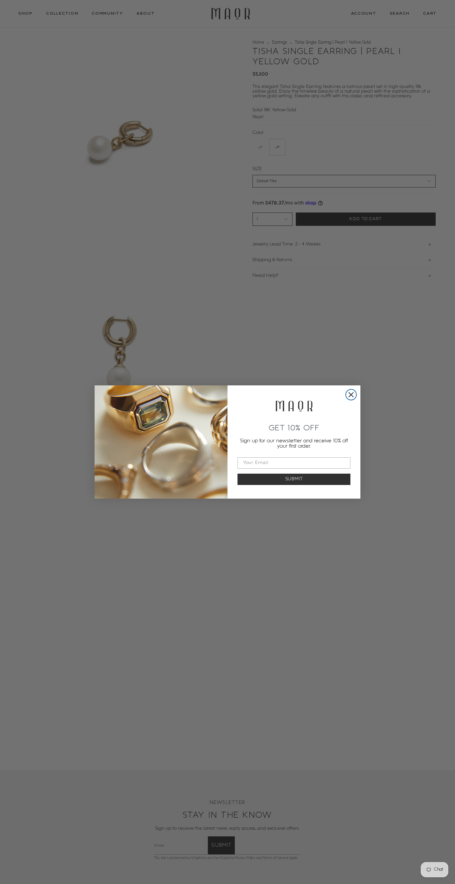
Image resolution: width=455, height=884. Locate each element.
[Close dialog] (351, 394)
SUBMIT (294, 479)
